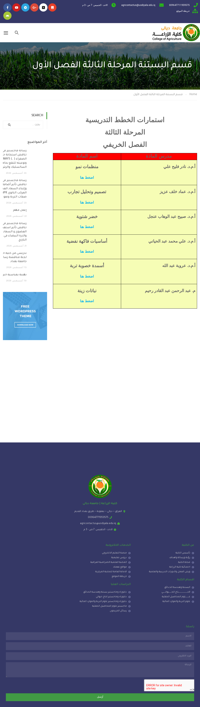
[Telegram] (25, 7)
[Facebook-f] (7, 7)
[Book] (52, 7)
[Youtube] (16, 7)
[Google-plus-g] (34, 7)
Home (193, 94)
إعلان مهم (20, 210)
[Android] (7, 16)
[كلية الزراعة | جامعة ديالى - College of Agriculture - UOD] (175, 32)
